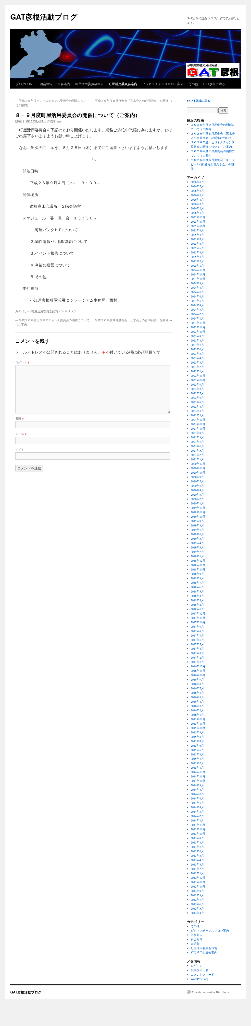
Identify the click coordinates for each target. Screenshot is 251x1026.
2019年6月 (197, 534)
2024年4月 (197, 305)
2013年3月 (197, 864)
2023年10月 (198, 331)
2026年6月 (197, 191)
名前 (19, 418)
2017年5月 (197, 644)
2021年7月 (197, 442)
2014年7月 (197, 794)
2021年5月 (197, 450)
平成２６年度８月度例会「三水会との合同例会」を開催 (133, 100)
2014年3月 (197, 811)
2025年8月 (197, 235)
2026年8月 (197, 182)
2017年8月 (197, 631)
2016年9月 (197, 679)
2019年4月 (197, 543)
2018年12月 (198, 560)
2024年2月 (197, 314)
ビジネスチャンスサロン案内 (163, 83)
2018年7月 (197, 582)
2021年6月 (197, 446)
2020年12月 (198, 464)
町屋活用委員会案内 (123, 83)
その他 (193, 83)
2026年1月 (197, 213)
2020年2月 (197, 499)
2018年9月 (197, 574)
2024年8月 (197, 287)
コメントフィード (202, 974)
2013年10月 (198, 833)
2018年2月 (197, 604)
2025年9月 (197, 230)
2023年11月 (198, 327)
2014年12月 (198, 772)
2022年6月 (197, 397)
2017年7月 (197, 635)
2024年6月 (197, 296)
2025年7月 (197, 239)
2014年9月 (197, 785)
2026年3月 (197, 204)
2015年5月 (197, 750)
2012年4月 (197, 913)
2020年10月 (198, 472)
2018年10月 (198, 569)
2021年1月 (197, 459)
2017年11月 (198, 618)
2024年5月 (197, 301)
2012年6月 (197, 904)
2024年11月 (198, 274)
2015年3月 (197, 759)
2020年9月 (197, 477)
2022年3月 (197, 411)
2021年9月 (197, 433)
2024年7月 (197, 292)
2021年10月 (198, 428)
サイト (19, 449)
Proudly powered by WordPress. (211, 992)
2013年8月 (197, 842)
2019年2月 (197, 552)
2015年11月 (198, 723)
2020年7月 (197, 481)
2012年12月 (198, 877)
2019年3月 (197, 547)
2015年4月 (197, 754)
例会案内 (63, 83)
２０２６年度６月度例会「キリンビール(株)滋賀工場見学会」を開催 (213, 164)
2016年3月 (197, 706)
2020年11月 (198, 468)
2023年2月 (197, 367)
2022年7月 (197, 393)
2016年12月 (198, 666)
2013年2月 (197, 869)
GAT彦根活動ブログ (43, 16)
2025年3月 (197, 257)
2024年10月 (198, 279)
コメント (22, 362)
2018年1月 (197, 609)
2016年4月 (197, 701)
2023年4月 (197, 358)
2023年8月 (197, 340)
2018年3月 (197, 600)
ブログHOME (25, 83)
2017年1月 (197, 662)
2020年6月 (197, 486)
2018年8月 (197, 578)
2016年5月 (197, 697)
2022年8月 (197, 389)
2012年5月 (197, 908)
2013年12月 (198, 825)
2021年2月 (197, 455)
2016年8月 (197, 684)
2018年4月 (197, 596)
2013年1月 (197, 873)
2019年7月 (197, 530)
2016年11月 (198, 671)
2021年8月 (197, 437)
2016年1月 (197, 715)
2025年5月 (197, 248)
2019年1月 (197, 556)
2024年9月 (197, 283)
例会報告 (46, 83)
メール (20, 434)
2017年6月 (197, 640)
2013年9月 (197, 838)
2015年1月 (197, 767)
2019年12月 (198, 508)
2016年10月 (198, 675)
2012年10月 (198, 886)
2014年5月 (197, 803)
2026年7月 (197, 186)
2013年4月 (197, 860)
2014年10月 (198, 781)
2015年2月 (197, 763)
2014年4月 (197, 807)
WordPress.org (199, 979)
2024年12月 (198, 270)
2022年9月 (197, 384)
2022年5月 (197, 402)
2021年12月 (198, 420)
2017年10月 (198, 622)
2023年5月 (197, 353)
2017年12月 (198, 613)
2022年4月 (197, 406)
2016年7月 (197, 688)
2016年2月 (197, 710)
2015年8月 (197, 737)
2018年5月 (197, 591)
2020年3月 (197, 494)
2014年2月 (197, 816)
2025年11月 (198, 221)
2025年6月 (197, 243)
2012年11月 (198, 882)
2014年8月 (197, 789)
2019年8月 (197, 525)
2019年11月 (198, 512)
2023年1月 (197, 371)
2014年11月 (198, 776)
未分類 (195, 944)
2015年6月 (197, 745)
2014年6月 (197, 798)
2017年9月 (197, 626)
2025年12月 (198, 217)
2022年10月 (198, 380)
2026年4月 (197, 199)
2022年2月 (197, 415)
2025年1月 (197, 265)
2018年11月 (198, 565)
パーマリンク (67, 311)
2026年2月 (197, 208)
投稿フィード (199, 970)
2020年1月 (197, 503)
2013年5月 (197, 855)
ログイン (196, 966)
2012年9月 (197, 891)
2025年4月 (197, 252)
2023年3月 (197, 362)
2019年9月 (197, 521)
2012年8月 (197, 895)
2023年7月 (197, 345)
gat (59, 121)
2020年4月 (197, 490)
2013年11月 (198, 829)
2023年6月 (197, 349)
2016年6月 (197, 693)
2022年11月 (198, 375)
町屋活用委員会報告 (89, 83)
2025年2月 (197, 261)
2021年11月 (198, 424)
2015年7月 (197, 741)
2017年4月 (197, 648)
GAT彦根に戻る (214, 83)
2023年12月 (198, 323)
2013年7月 (197, 847)
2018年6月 (197, 587)
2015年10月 (198, 728)
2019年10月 (198, 516)
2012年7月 (197, 899)
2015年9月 (197, 732)
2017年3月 (197, 653)
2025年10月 (198, 226)
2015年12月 (198, 719)
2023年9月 (197, 336)
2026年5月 (197, 195)
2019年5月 (197, 538)
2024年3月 (197, 309)
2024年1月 (197, 318)
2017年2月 (197, 657)
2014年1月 (197, 820)
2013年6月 (197, 851)
